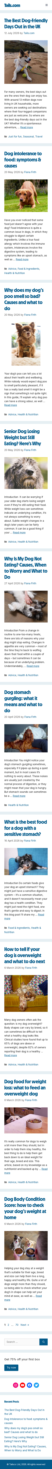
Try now (11, 1367)
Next (25, 1324)
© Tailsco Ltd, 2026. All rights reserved (26, 1464)
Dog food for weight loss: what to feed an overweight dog (25, 1087)
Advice (12, 268)
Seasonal (28, 136)
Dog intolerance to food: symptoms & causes (23, 159)
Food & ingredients (28, 268)
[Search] (43, 1342)
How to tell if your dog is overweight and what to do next (24, 955)
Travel (38, 136)
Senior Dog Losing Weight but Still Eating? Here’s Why (22, 437)
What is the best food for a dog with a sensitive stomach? (25, 828)
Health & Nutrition (14, 273)
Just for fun (15, 136)
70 (17, 1324)
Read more (26, 127)
